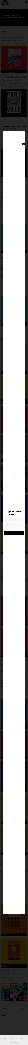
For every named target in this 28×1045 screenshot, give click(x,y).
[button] (23, 144)
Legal (16, 1042)
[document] (14, 522)
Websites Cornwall (21, 1038)
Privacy (12, 1042)
